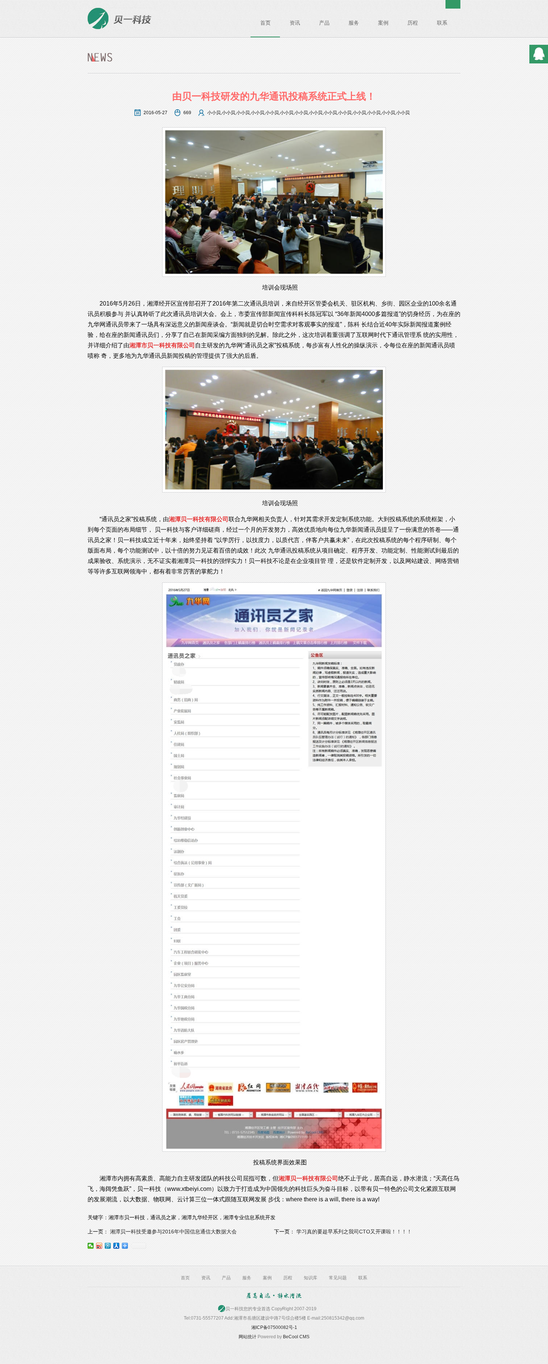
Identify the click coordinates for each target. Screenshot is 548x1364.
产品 (324, 23)
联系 (442, 23)
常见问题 (338, 1277)
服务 (354, 23)
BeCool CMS (296, 1336)
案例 (383, 23)
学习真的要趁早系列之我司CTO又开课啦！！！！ (354, 1232)
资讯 (295, 23)
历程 (412, 23)
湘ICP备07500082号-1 (274, 1327)
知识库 (310, 1277)
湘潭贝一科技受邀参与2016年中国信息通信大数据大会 (173, 1232)
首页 (265, 23)
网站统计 (247, 1336)
